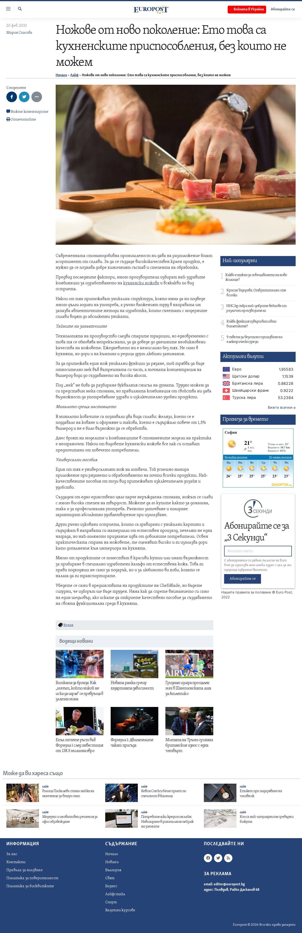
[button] (20, 8)
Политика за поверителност (32, 878)
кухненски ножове (141, 283)
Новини (112, 862)
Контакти (16, 862)
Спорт (111, 902)
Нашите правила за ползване (246, 592)
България (113, 870)
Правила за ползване (24, 870)
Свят (110, 878)
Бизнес (111, 886)
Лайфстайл (115, 894)
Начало (61, 75)
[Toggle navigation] (6, 8)
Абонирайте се (283, 9)
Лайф (74, 75)
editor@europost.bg (229, 884)
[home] (151, 9)
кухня (68, 625)
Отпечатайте (23, 120)
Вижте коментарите (29, 112)
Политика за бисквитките (30, 886)
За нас (11, 854)
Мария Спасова (19, 33)
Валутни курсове (120, 910)
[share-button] (11, 97)
